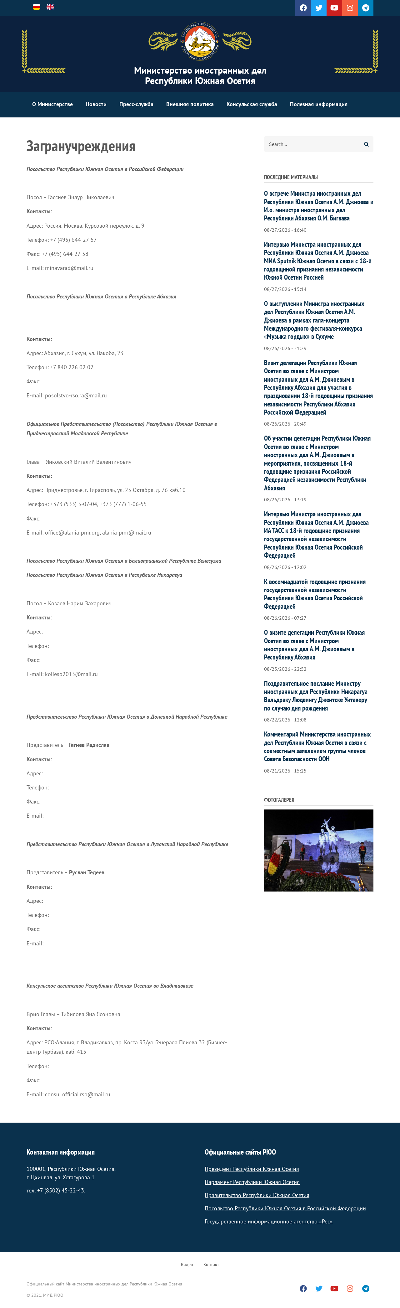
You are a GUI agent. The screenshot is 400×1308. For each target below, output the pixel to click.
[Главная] (200, 41)
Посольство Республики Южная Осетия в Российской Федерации (285, 1208)
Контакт (211, 1264)
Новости (96, 104)
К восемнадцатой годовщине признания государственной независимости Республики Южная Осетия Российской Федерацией (315, 594)
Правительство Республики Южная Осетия (257, 1195)
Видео (187, 1264)
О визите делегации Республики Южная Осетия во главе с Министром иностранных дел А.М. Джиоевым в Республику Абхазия (314, 644)
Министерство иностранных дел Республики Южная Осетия (200, 75)
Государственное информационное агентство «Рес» (269, 1221)
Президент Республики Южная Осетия (252, 1168)
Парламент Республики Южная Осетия (252, 1182)
